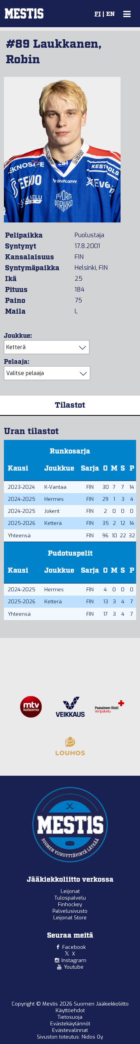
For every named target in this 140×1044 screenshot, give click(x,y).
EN (110, 14)
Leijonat (70, 891)
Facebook (74, 947)
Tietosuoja (70, 1017)
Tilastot (70, 405)
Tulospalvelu (70, 898)
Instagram (73, 960)
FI (97, 14)
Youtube (74, 967)
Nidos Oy (92, 1037)
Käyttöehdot (70, 1010)
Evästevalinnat (70, 1030)
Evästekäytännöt (70, 1023)
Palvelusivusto (70, 911)
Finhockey (70, 904)
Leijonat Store (70, 917)
